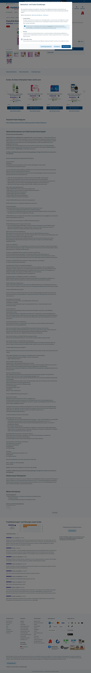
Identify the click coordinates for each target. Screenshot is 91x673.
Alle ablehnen (57, 46)
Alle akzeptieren (66, 46)
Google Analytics (50, 25)
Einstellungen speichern (46, 46)
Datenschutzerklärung (37, 15)
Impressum (45, 15)
